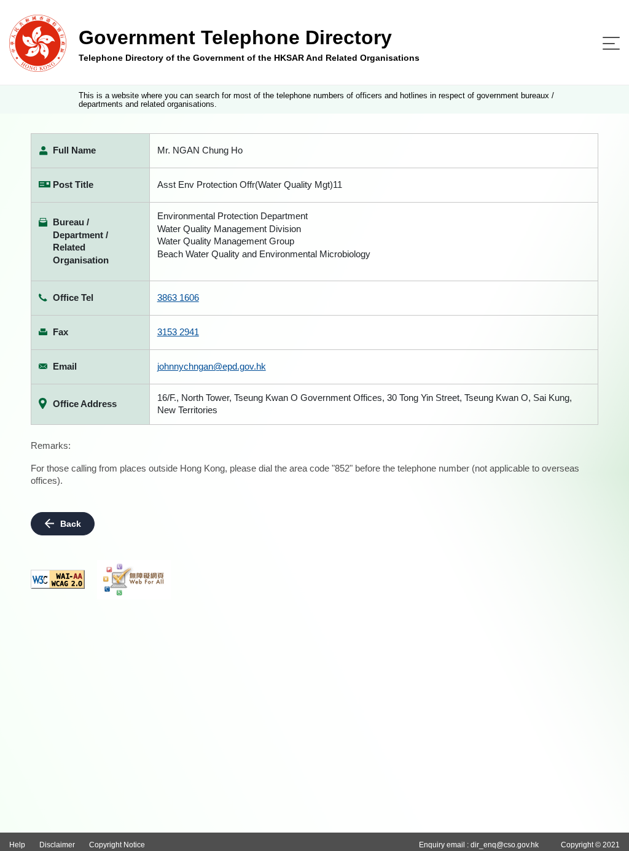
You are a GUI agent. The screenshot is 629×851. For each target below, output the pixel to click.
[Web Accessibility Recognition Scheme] (134, 579)
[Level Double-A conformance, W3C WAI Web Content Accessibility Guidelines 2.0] (58, 579)
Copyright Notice (117, 845)
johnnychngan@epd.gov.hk (211, 366)
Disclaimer (57, 845)
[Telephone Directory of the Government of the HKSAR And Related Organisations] (37, 42)
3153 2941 (178, 332)
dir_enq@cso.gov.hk (505, 845)
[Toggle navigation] (611, 43)
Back (70, 524)
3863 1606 (178, 297)
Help (17, 845)
